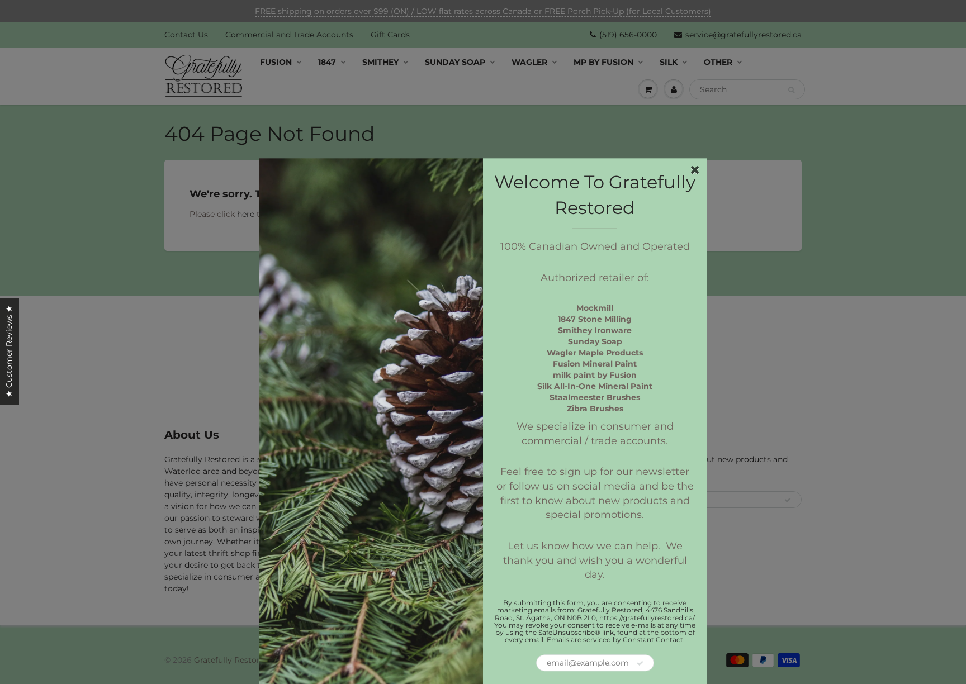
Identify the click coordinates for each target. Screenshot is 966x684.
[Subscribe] (640, 664)
